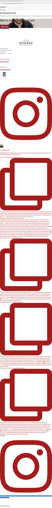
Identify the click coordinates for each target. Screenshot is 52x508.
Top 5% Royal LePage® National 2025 (13, 3)
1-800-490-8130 (5, 69)
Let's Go (4, 26)
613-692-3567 (4, 61)
